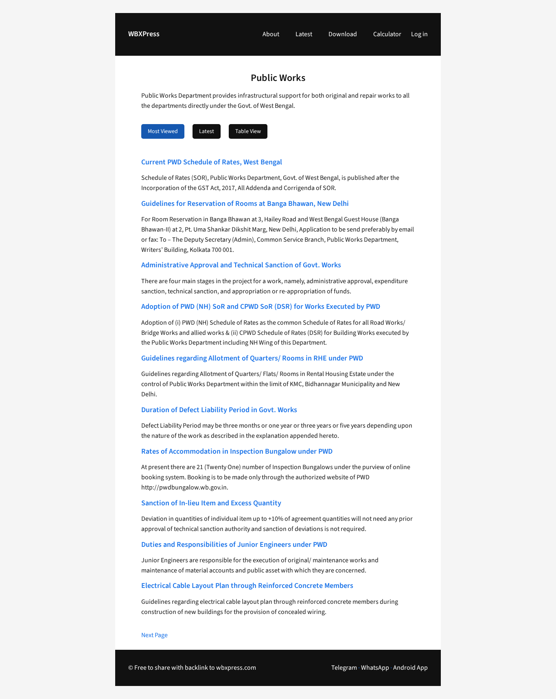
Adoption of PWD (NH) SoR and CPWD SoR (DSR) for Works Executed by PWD (260, 307)
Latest (206, 131)
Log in (419, 34)
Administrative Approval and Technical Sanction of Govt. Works (241, 265)
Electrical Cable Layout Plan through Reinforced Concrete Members (247, 586)
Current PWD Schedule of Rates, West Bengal (211, 162)
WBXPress (144, 34)
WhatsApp (375, 667)
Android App (410, 667)
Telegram (344, 667)
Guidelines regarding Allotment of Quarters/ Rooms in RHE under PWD (252, 358)
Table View (248, 131)
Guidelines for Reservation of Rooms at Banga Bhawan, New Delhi (245, 204)
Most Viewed (163, 131)
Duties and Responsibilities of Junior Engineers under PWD (234, 545)
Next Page (154, 635)
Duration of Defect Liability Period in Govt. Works (219, 410)
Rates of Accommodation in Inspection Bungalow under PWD (237, 452)
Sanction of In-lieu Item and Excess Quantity (211, 503)
